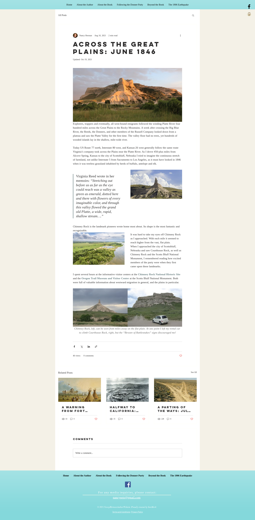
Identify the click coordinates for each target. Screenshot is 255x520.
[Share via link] (96, 346)
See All (194, 372)
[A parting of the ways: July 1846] (175, 390)
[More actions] (180, 35)
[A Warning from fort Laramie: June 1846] (79, 390)
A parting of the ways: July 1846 (174, 409)
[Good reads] (249, 14)
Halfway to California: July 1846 (123, 409)
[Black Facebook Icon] (249, 6)
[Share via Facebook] (74, 346)
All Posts (62, 15)
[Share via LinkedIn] (88, 346)
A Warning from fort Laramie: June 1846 (77, 409)
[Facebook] (128, 484)
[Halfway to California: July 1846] (127, 390)
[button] (193, 15)
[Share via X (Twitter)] (81, 346)
